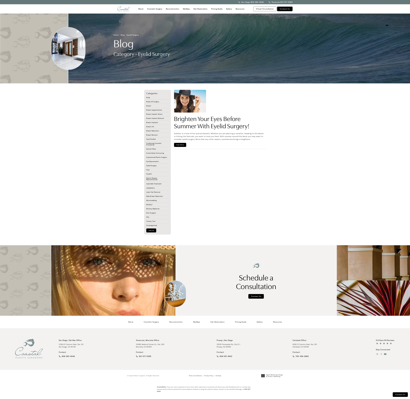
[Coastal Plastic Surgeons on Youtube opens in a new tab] (385, 354)
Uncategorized (151, 225)
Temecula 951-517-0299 (282, 2)
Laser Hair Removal (153, 192)
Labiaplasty (150, 188)
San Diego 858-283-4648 (252, 2)
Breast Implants (152, 122)
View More (180, 145)
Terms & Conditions (195, 375)
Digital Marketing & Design (274, 375)
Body (148, 97)
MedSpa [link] (186, 9)
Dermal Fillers (151, 149)
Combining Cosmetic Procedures (153, 144)
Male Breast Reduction (154, 196)
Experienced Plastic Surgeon (156, 157)
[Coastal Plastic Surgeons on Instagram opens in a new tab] (377, 354)
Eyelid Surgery (133, 35)
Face (148, 170)
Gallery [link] (229, 9)
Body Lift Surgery (152, 101)
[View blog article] (190, 101)
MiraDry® (149, 204)
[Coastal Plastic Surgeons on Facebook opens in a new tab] (381, 354)
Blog (122, 35)
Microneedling (151, 200)
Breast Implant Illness (154, 114)
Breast (148, 106)
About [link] (141, 9)
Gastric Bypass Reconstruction (152, 178)
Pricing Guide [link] (217, 9)
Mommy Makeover (153, 209)
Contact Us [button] (400, 394)
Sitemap (218, 375)
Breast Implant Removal (155, 118)
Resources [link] (240, 9)
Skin (147, 217)
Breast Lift (150, 126)
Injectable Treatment (154, 184)
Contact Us (285, 9)
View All (151, 230)
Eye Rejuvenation (152, 161)
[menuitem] (140, 9)
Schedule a (256, 281)
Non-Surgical (151, 213)
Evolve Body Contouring (155, 153)
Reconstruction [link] (172, 9)
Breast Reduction (152, 131)
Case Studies (151, 139)
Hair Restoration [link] (200, 9)
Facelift (149, 174)
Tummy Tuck (150, 221)
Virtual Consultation (265, 9)
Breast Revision (152, 135)
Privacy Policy (208, 375)
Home (116, 35)
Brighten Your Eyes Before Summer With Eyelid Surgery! (211, 122)
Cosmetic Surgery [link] (154, 9)
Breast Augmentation (154, 110)
